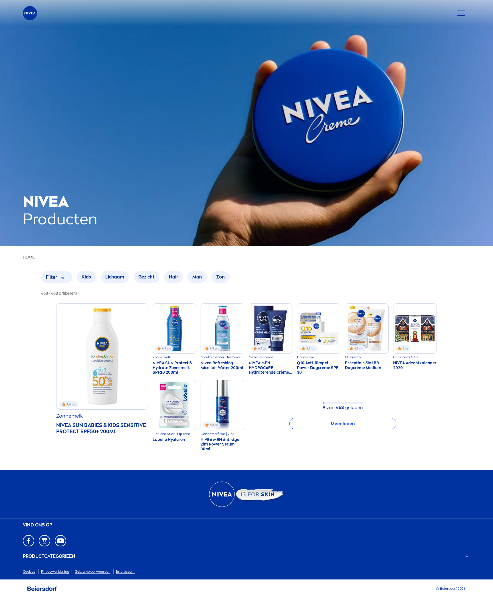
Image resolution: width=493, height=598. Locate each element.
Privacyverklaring (55, 571)
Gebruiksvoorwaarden (92, 571)
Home (29, 257)
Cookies (29, 571)
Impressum (125, 571)
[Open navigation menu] (461, 13)
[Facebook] (28, 540)
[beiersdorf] (42, 588)
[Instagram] (44, 540)
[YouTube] (60, 540)
